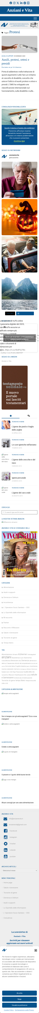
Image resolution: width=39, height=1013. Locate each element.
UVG (6, 683)
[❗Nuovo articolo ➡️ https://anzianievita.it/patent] (19, 254)
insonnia (4, 669)
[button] (36, 950)
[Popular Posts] (11, 416)
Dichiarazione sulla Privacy (24, 1010)
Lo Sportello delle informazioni (15, 613)
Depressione (10, 663)
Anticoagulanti (32, 654)
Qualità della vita (29, 672)
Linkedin (13, 850)
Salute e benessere (11, 633)
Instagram (13, 837)
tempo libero (20, 680)
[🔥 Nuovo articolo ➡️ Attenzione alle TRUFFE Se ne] (19, 180)
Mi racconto (8, 618)
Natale (4, 672)
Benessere (14, 660)
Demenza (25, 660)
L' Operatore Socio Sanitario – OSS (16, 607)
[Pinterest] (24, 3)
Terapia (28, 680)
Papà (14, 672)
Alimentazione (9, 587)
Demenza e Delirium (11, 597)
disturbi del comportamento (23, 663)
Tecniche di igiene (18, 422)
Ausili (21, 658)
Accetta (19, 993)
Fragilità (18, 666)
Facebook (13, 831)
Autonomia (28, 658)
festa (13, 666)
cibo (20, 660)
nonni (7, 672)
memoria (17, 669)
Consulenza (8, 918)
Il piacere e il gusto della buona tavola (16, 775)
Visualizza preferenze (19, 1005)
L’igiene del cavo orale (21, 493)
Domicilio (8, 666)
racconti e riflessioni (8, 675)
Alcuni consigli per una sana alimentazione (18, 803)
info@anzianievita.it (16, 819)
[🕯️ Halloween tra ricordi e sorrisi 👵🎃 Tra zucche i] (19, 217)
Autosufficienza (6, 660)
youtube (13, 856)
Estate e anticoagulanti (10, 747)
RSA (25, 675)
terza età (33, 680)
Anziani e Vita (19, 10)
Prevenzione (19, 672)
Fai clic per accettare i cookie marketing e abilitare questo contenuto (19, 338)
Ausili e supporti (7, 56)
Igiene (27, 666)
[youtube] (28, 3)
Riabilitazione (19, 675)
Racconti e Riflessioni (11, 628)
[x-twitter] (17, 3)
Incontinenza (8, 602)
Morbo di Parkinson (32, 669)
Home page (8, 883)
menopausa (23, 669)
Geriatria (23, 666)
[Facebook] (11, 3)
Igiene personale (19, 478)
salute (29, 675)
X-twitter (13, 844)
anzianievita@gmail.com (18, 825)
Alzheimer (22, 654)
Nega (19, 999)
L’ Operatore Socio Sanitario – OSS (16, 913)
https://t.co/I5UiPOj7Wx (15, 350)
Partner (6, 623)
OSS (11, 672)
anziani (6, 657)
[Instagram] (14, 3)
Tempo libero (8, 643)
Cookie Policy (9, 1010)
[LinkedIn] (21, 3)
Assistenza (16, 658)
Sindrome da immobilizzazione (23, 678)
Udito (3, 683)
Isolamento (10, 669)
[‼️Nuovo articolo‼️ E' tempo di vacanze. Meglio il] (19, 292)
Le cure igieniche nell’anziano (24, 445)
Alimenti (15, 654)
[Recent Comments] (28, 416)
